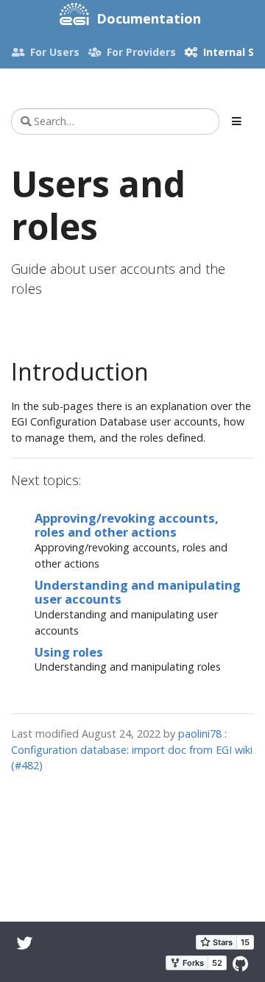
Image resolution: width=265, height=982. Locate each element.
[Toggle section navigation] (236, 121)
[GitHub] (240, 963)
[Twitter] (25, 942)
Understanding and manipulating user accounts (138, 592)
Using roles (69, 651)
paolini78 (200, 734)
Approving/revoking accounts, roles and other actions (127, 525)
